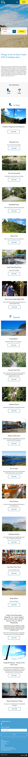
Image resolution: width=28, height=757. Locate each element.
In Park (8, 93)
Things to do (4, 743)
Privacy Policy (4, 754)
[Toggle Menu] (17, 2)
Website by (23, 755)
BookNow (23, 2)
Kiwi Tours (3, 742)
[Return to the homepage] (3, 4)
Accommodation (5, 741)
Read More (13, 131)
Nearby (19, 93)
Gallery (3, 745)
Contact (3, 746)
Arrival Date (4, 29)
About (2, 740)
